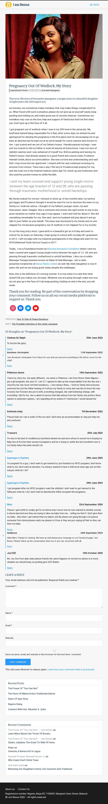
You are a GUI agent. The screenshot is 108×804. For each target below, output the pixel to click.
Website (9, 638)
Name (9, 613)
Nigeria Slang (15, 704)
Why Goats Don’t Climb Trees (23, 760)
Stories (25, 90)
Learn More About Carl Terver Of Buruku (29, 733)
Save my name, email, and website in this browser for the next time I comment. (43, 654)
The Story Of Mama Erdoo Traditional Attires (31, 693)
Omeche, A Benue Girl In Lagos (24, 751)
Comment (10, 586)
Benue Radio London (47, 264)
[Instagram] (13, 308)
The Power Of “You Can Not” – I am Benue (30, 730)
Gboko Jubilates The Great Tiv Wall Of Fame (31, 742)
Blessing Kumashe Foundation (63, 249)
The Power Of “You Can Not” (23, 688)
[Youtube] (36, 308)
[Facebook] (20, 308)
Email (8, 625)
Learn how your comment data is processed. (71, 669)
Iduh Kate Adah (16, 765)
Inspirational (15, 90)
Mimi (9, 504)
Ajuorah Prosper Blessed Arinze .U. (26, 756)
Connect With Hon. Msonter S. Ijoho (27, 709)
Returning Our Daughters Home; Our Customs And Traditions (40, 769)
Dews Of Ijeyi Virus (18, 698)
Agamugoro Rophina (18, 458)
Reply (10, 349)
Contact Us (24, 789)
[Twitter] (28, 308)
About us (10, 789)
